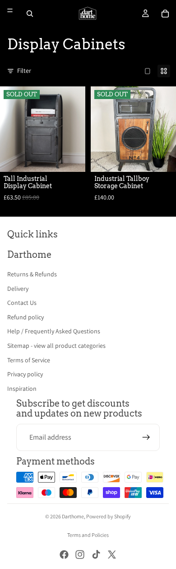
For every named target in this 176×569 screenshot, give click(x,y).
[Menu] (10, 10)
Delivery (17, 288)
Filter (24, 70)
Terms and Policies (88, 534)
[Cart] (165, 14)
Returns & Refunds (32, 274)
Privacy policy (25, 374)
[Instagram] (79, 554)
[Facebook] (64, 554)
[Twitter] (112, 554)
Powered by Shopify (108, 516)
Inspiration (22, 388)
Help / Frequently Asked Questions (53, 331)
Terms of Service (28, 360)
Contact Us (22, 303)
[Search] (30, 14)
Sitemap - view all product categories (56, 345)
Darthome (73, 516)
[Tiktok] (96, 554)
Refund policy (25, 317)
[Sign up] (146, 437)
